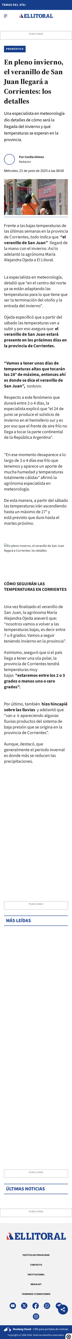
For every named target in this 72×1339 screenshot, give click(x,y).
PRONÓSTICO (15, 49)
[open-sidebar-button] (5, 16)
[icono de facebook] (35, 1305)
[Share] (63, 1310)
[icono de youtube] (13, 1305)
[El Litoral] (36, 16)
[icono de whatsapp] (47, 1305)
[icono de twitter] (24, 1305)
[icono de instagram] (36, 1316)
